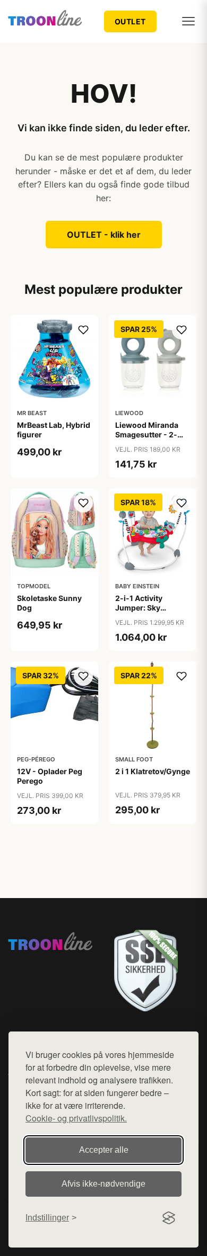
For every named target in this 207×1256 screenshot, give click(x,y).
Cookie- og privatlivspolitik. (76, 1118)
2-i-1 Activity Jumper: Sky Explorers (138, 608)
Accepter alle (103, 1149)
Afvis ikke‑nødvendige (103, 1183)
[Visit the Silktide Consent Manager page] (169, 1218)
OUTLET (130, 21)
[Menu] (188, 21)
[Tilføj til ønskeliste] (83, 329)
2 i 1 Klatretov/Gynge (152, 771)
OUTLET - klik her (104, 234)
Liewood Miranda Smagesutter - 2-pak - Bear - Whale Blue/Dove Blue (148, 439)
